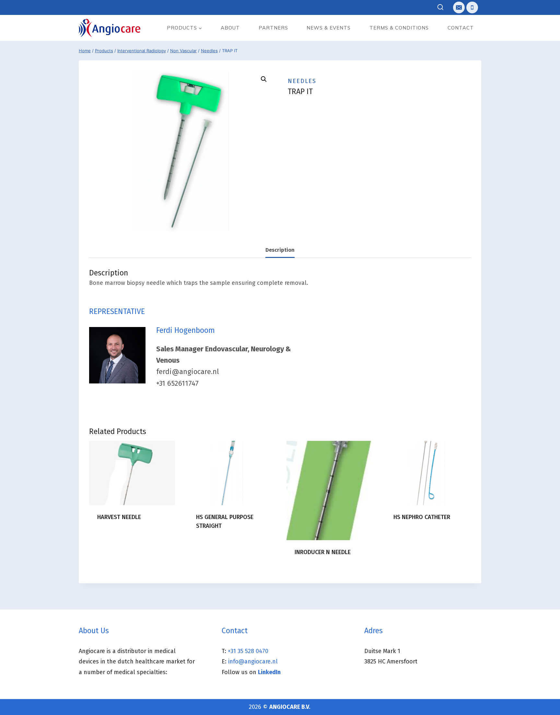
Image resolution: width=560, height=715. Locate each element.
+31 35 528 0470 (248, 651)
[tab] (280, 250)
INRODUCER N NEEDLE (323, 552)
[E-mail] (459, 7)
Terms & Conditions (399, 28)
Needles (302, 81)
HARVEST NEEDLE (119, 517)
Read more (111, 538)
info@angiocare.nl (253, 661)
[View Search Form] (441, 8)
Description (280, 250)
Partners (273, 28)
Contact (461, 28)
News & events (329, 28)
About (230, 28)
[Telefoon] (472, 7)
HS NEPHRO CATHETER (421, 517)
